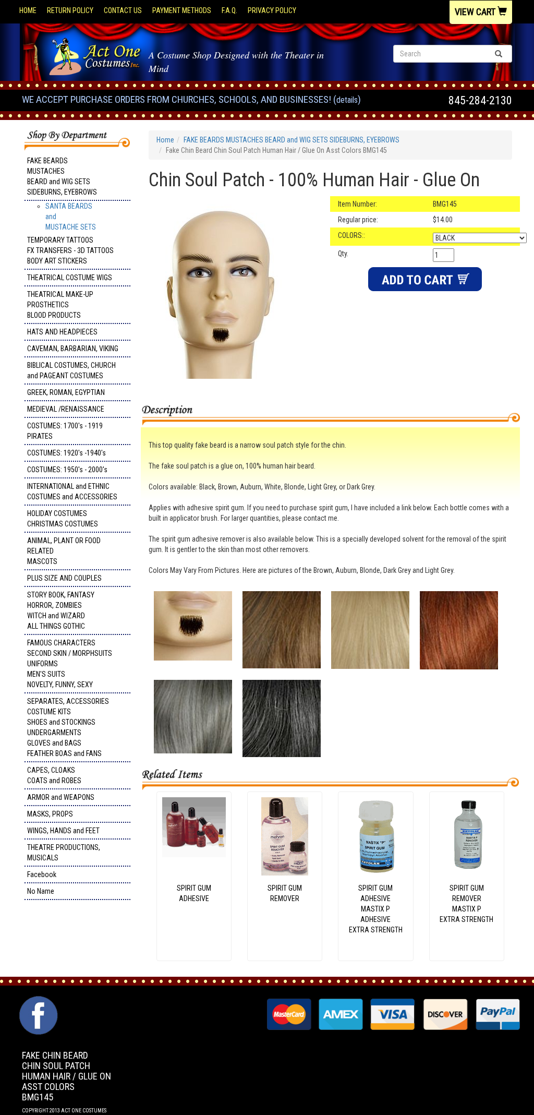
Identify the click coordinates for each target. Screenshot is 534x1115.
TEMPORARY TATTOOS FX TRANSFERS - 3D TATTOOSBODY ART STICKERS (70, 250)
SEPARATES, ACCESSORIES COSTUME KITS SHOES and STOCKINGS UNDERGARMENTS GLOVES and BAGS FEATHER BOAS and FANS (68, 727)
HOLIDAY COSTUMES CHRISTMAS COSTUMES (62, 518)
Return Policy (70, 10)
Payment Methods (181, 10)
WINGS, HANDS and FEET (63, 830)
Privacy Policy (272, 10)
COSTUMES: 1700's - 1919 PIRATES (65, 431)
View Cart (476, 11)
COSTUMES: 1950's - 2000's (67, 469)
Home (28, 10)
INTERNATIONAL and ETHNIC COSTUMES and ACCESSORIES (72, 491)
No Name (40, 891)
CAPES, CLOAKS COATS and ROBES (54, 775)
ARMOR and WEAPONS (60, 797)
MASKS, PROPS (50, 814)
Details (347, 100)
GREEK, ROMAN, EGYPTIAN (66, 392)
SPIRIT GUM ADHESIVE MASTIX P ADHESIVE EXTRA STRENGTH (376, 909)
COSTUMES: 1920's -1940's (66, 453)
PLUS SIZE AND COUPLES (64, 578)
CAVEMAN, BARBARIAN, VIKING (72, 348)
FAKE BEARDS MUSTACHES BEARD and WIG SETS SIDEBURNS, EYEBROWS (62, 176)
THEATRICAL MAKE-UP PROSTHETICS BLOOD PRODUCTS (60, 304)
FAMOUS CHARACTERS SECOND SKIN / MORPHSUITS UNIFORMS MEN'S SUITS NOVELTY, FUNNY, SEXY (69, 664)
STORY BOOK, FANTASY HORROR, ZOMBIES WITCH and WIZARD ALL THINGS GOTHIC (60, 610)
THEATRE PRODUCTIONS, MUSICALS (63, 852)
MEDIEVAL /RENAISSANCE (65, 409)
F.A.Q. (229, 10)
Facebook (41, 874)
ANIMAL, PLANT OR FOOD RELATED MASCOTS (64, 551)
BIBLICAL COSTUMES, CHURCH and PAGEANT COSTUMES (71, 370)
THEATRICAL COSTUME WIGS (69, 277)
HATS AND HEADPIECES (62, 332)
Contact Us (123, 10)
